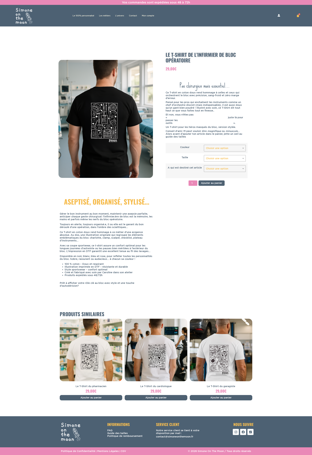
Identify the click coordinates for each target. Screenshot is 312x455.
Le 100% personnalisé (83, 16)
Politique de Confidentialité (78, 451)
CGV (123, 451)
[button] (61, 119)
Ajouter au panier (211, 183)
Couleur (185, 147)
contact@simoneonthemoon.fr (174, 436)
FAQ (109, 430)
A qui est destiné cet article (185, 167)
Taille (185, 157)
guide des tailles (176, 136)
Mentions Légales (108, 451)
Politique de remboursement (124, 435)
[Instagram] (236, 432)
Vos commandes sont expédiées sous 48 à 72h (156, 2)
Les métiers (104, 16)
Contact (133, 16)
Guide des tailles (117, 433)
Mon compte (148, 16)
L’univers (119, 16)
